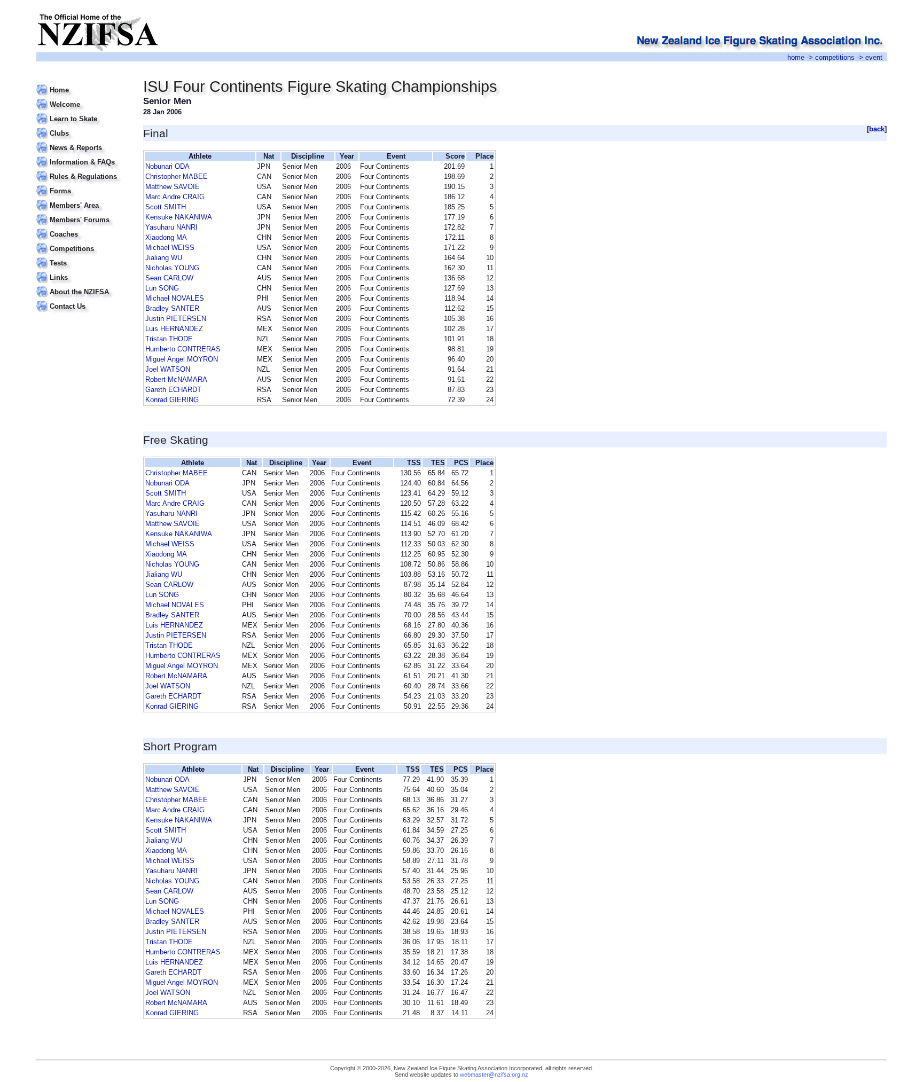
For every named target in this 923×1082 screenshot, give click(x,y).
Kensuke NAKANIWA (178, 217)
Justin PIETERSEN (175, 319)
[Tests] (83, 256)
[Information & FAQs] (83, 155)
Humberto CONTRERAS (183, 349)
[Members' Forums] (83, 213)
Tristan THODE (169, 339)
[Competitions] (83, 242)
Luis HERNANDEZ (174, 329)
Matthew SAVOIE (172, 187)
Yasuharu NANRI (171, 227)
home (795, 57)
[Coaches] (83, 228)
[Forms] (83, 184)
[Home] (83, 83)
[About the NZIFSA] (83, 285)
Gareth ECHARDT (173, 390)
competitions (835, 57)
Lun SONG (162, 288)
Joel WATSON (167, 369)
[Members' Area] (83, 199)
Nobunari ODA (167, 166)
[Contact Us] (83, 300)
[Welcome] (83, 98)
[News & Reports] (83, 141)
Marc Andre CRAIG (175, 197)
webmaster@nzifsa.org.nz (494, 1074)
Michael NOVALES (174, 298)
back (877, 129)
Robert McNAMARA (176, 379)
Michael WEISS (169, 248)
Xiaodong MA (166, 237)
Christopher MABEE (176, 177)
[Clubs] (83, 127)
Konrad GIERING (172, 400)
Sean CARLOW (169, 278)
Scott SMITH (165, 207)
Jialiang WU (163, 258)
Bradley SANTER (172, 308)
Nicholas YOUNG (172, 268)
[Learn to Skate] (83, 112)
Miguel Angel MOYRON (181, 359)
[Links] (83, 271)
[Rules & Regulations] (83, 170)
